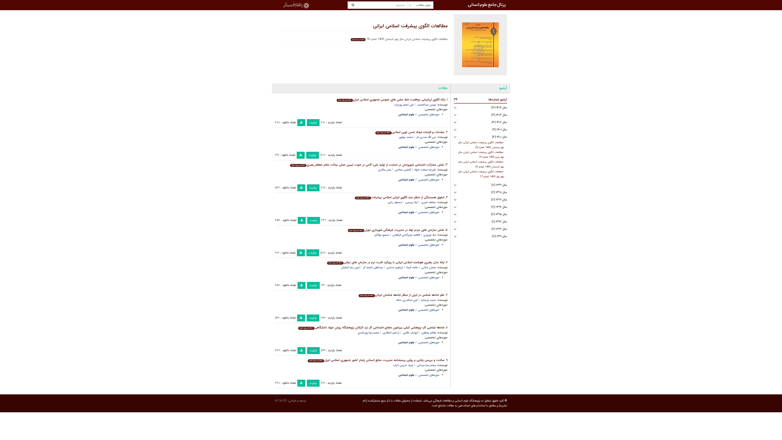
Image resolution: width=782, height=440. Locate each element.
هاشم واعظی (428, 332)
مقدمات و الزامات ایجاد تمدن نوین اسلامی (410, 132)
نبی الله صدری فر (426, 137)
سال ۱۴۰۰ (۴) (499, 137)
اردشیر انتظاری (391, 332)
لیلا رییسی (411, 202)
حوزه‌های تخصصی (428, 114)
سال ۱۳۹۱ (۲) (499, 236)
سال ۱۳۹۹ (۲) (499, 185)
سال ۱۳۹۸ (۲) (499, 192)
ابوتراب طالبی (410, 332)
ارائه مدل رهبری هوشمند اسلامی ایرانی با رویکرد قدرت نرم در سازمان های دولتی (386, 262)
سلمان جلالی (428, 267)
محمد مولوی (406, 137)
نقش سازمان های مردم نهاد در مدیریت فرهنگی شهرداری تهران (396, 230)
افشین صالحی (403, 169)
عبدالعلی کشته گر (373, 267)
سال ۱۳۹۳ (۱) (499, 222)
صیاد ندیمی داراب (403, 365)
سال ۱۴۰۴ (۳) (499, 108)
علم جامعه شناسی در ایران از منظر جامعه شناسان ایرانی (402, 295)
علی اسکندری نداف (407, 300)
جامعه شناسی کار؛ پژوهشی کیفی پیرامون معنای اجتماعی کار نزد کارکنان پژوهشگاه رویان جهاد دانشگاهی (372, 327)
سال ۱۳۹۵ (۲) (499, 214)
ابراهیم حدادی (395, 267)
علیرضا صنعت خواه (425, 169)
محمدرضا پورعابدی (368, 332)
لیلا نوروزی (429, 235)
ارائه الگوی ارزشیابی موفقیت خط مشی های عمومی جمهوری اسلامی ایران (391, 99)
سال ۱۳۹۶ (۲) (499, 207)
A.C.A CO (281, 400)
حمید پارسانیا (428, 300)
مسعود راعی (395, 202)
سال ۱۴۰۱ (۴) (499, 130)
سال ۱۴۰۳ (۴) (499, 115)
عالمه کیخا (412, 267)
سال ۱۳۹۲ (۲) (499, 229)
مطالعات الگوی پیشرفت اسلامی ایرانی (410, 26)
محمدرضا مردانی (426, 365)
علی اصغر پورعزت (404, 104)
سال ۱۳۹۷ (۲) (499, 200)
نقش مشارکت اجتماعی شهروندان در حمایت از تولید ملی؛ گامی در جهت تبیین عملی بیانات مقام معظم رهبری (367, 164)
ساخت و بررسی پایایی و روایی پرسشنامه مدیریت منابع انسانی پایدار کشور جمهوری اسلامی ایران (376, 360)
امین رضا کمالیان (350, 267)
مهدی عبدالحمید (426, 104)
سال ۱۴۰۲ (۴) (499, 122)
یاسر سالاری (384, 169)
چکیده (313, 122)
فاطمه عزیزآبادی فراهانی (406, 235)
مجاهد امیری (428, 202)
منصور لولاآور (381, 235)
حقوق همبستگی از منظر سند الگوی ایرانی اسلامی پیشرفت (400, 197)
